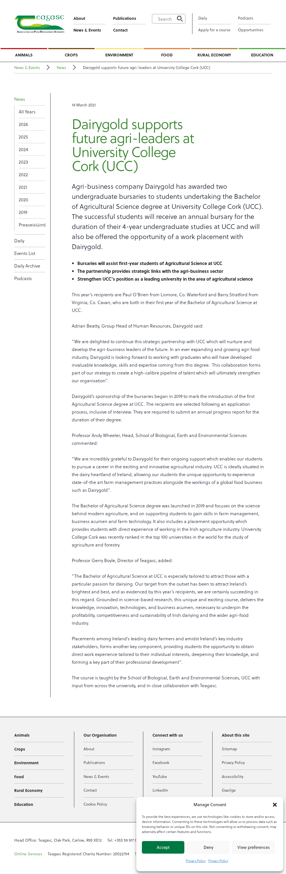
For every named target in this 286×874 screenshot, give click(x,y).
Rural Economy (214, 55)
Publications (124, 18)
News (61, 67)
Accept (163, 847)
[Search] (179, 18)
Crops (71, 55)
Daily (202, 18)
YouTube (159, 776)
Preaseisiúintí (32, 224)
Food (167, 55)
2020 (23, 199)
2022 (23, 174)
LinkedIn (160, 790)
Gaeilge (229, 790)
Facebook (160, 762)
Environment (119, 55)
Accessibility (232, 776)
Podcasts (245, 18)
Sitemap (229, 749)
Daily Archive (27, 265)
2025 (23, 136)
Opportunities (250, 30)
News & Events (87, 30)
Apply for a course (214, 30)
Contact (120, 30)
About (79, 18)
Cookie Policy (95, 804)
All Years (27, 111)
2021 (23, 187)
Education (262, 55)
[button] (275, 805)
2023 (23, 162)
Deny (208, 847)
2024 (23, 149)
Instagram (161, 749)
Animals (24, 55)
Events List (24, 253)
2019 (23, 212)
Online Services (28, 854)
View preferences (253, 847)
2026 (23, 124)
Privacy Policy (196, 860)
